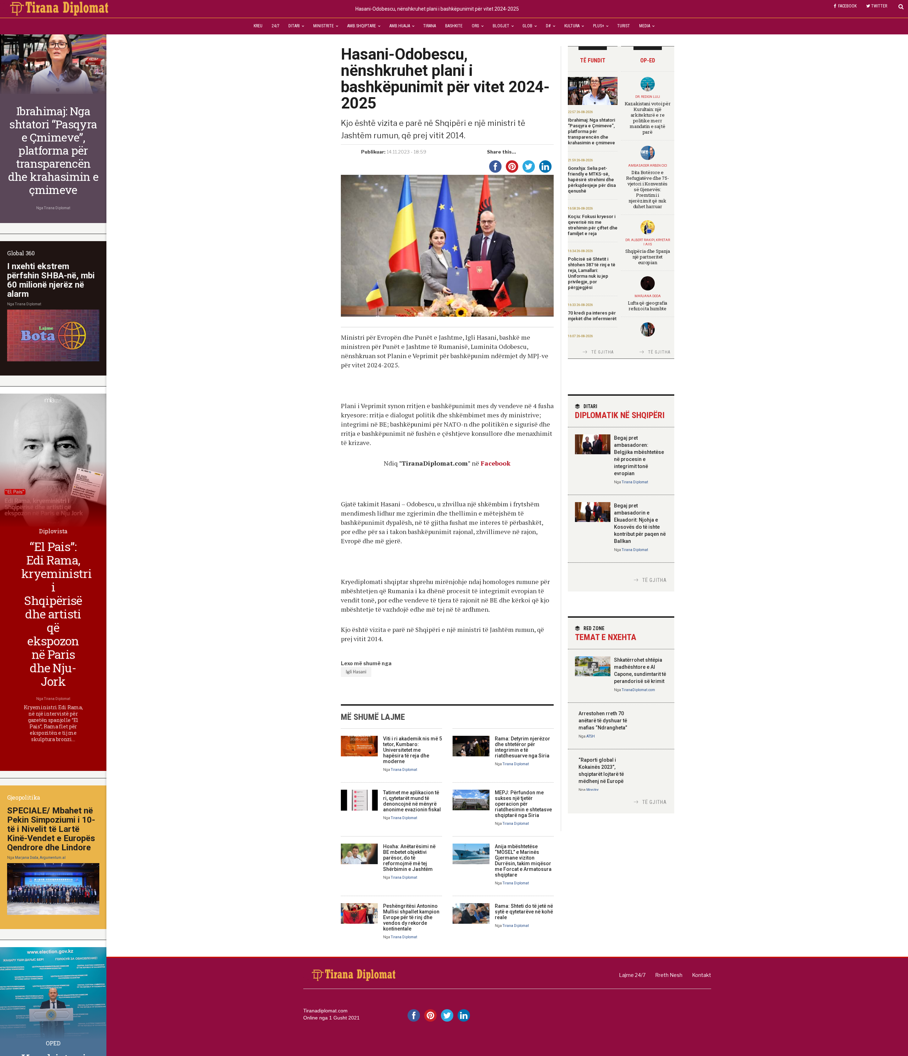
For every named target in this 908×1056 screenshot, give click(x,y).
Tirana (429, 25)
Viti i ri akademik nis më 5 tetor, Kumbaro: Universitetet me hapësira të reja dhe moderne (412, 750)
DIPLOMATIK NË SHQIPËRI (620, 412)
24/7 (275, 25)
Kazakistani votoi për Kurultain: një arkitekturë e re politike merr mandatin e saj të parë (648, 117)
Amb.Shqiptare (361, 25)
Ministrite (323, 25)
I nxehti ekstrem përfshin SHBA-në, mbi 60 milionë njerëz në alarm (51, 280)
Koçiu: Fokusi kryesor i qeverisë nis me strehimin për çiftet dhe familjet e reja (593, 225)
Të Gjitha (602, 352)
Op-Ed (647, 60)
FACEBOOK (847, 6)
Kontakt (701, 975)
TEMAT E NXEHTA (605, 634)
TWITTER (879, 6)
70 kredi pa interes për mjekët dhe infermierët (592, 315)
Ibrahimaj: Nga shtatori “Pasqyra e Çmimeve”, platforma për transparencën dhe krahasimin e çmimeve (591, 131)
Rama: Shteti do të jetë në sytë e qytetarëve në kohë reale (524, 911)
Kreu (258, 25)
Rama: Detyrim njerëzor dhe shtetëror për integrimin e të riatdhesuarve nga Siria (522, 747)
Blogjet (501, 25)
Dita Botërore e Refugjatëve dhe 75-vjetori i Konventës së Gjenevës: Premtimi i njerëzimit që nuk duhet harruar (647, 189)
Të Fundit (592, 60)
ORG (475, 25)
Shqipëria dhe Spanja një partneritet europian (647, 257)
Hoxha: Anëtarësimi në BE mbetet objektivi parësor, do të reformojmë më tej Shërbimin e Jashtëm (409, 858)
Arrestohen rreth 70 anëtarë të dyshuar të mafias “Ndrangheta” (602, 720)
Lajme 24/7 (632, 975)
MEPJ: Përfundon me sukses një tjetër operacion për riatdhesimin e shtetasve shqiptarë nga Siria (523, 804)
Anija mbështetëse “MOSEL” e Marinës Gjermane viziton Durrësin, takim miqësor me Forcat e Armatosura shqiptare (523, 861)
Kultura (572, 25)
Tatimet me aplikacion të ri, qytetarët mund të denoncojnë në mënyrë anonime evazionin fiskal (412, 801)
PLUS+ (598, 25)
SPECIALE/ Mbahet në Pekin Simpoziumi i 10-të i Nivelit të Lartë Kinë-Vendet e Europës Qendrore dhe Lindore (51, 829)
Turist (623, 25)
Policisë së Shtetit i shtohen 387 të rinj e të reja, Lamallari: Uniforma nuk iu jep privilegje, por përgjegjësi (591, 273)
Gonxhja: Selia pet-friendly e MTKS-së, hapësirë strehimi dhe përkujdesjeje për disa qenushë (592, 180)
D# (548, 25)
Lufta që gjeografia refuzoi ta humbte (647, 306)
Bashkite (454, 25)
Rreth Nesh (668, 975)
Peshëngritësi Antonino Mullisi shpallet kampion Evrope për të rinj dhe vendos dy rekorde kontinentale (411, 917)
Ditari (294, 25)
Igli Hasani (356, 671)
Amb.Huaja (399, 25)
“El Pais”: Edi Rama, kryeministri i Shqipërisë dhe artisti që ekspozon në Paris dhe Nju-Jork (56, 613)
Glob (527, 25)
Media (644, 25)
